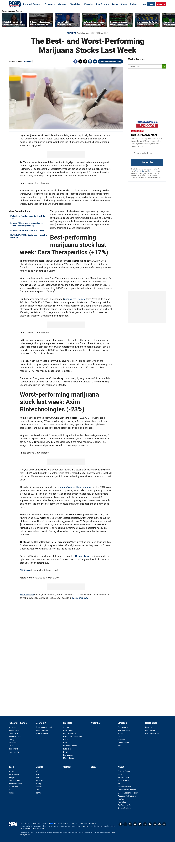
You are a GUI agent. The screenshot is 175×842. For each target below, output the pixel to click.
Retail (65, 752)
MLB (37, 777)
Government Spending (45, 727)
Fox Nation (122, 802)
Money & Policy (42, 730)
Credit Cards (14, 733)
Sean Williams (27, 594)
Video (124, 4)
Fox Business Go (124, 805)
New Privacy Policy (39, 823)
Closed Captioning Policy (128, 793)
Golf (37, 790)
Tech (114, 4)
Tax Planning (14, 752)
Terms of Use (152, 171)
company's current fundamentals (74, 487)
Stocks (66, 727)
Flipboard (140, 824)
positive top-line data (74, 299)
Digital (11, 771)
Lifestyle (87, 4)
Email (95, 61)
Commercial (150, 730)
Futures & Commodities (72, 737)
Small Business (42, 733)
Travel (120, 733)
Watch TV (161, 4)
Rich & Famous (124, 730)
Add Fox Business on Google (111, 61)
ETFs (65, 743)
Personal (148, 727)
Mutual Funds (68, 758)
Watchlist (75, 4)
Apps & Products (124, 808)
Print (90, 61)
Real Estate (101, 4)
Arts (119, 746)
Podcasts (134, 4)
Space (11, 793)
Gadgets (12, 777)
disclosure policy (79, 598)
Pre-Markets (68, 755)
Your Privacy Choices (60, 823)
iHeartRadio (164, 824)
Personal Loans (15, 737)
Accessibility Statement (127, 796)
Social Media (14, 774)
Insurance (13, 743)
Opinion (67, 767)
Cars (120, 737)
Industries (67, 749)
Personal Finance (31, 4)
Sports (39, 767)
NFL (37, 771)
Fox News (122, 799)
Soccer (39, 787)
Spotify (159, 824)
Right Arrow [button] (170, 20)
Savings (12, 740)
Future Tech (13, 787)
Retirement (13, 749)
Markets (62, 4)
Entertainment (124, 727)
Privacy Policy (140, 171)
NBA (37, 774)
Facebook (75, 61)
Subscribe (147, 162)
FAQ (119, 784)
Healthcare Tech (15, 784)
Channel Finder (124, 771)
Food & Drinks (123, 743)
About (121, 767)
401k (11, 746)
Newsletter (155, 824)
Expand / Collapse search (144, 4)
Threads (85, 61)
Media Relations (124, 787)
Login (151, 4)
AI (9, 790)
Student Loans (14, 730)
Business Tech (14, 781)
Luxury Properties (152, 733)
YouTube (135, 824)
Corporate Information (127, 790)
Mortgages (13, 727)
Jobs (120, 774)
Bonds (65, 740)
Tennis (38, 793)
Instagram (130, 824)
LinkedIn (145, 824)
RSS (150, 824)
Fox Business (15, 4)
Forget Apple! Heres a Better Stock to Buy (27, 230)
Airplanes (122, 740)
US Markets (68, 730)
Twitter (80, 61)
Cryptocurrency (69, 733)
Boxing (38, 784)
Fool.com (28, 61)
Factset (85, 826)
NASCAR (39, 781)
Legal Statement (38, 828)
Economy (48, 4)
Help (73, 823)
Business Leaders (70, 746)
